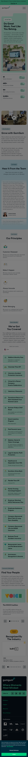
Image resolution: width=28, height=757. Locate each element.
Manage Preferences (14, 750)
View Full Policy (10, 746)
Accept (14, 754)
